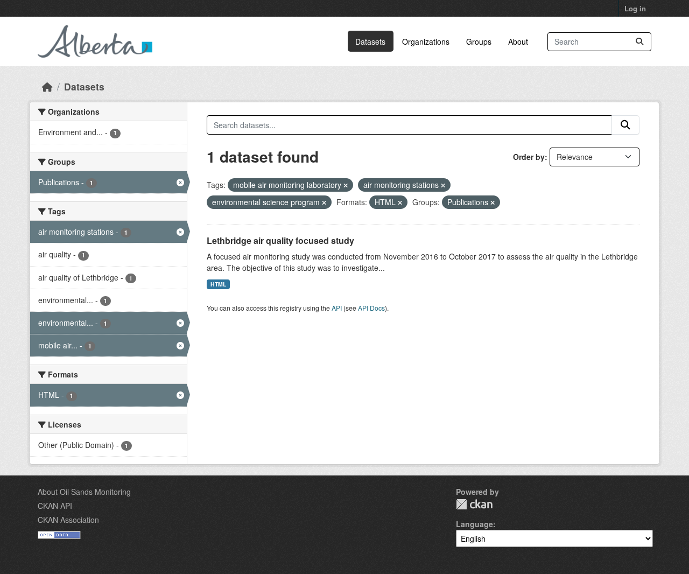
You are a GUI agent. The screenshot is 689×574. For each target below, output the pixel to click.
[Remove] (345, 185)
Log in (635, 8)
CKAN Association (68, 519)
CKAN (474, 504)
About (518, 41)
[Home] (47, 86)
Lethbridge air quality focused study (280, 240)
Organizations (425, 41)
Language (474, 524)
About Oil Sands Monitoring (84, 491)
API (337, 307)
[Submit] (639, 41)
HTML (218, 284)
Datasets (370, 41)
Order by (529, 156)
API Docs (371, 307)
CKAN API (55, 505)
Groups (478, 41)
